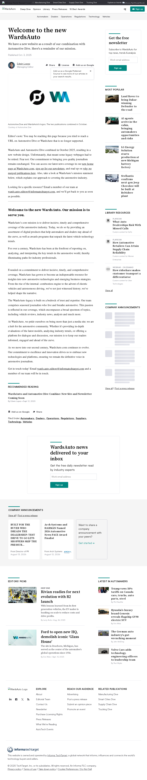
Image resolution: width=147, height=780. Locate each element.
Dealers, (41, 418)
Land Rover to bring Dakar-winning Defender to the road (130, 103)
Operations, (53, 418)
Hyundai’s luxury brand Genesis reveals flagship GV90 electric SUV (124, 615)
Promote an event (76, 709)
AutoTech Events (44, 729)
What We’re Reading (46, 724)
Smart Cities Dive (59, 2)
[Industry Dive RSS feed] (28, 699)
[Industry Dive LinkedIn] (10, 699)
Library (46, 9)
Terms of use (29, 769)
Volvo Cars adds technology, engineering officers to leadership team (124, 654)
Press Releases (59, 9)
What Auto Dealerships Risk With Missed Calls (127, 225)
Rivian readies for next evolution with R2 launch (60, 596)
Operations (66, 16)
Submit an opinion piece (79, 704)
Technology (94, 16)
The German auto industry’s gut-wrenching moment (123, 635)
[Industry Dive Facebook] (16, 699)
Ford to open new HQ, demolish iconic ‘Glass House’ (60, 636)
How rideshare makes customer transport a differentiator (127, 274)
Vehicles (106, 16)
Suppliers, (81, 418)
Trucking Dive (91, 2)
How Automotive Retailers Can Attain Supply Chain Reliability (126, 247)
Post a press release (125, 388)
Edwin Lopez (23, 63)
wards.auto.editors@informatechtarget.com (31, 191)
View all (109, 290)
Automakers (42, 16)
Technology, (15, 421)
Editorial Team (43, 699)
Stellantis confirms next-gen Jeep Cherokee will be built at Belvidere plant (130, 186)
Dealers (54, 16)
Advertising (72, 694)
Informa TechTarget (57, 755)
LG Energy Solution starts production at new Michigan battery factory (130, 157)
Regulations (80, 16)
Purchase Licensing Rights (49, 714)
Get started (86, 543)
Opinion (37, 9)
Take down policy (47, 769)
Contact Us (41, 704)
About (39, 694)
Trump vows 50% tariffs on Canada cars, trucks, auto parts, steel (122, 593)
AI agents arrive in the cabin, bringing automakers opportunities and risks (130, 128)
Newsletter (41, 709)
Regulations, (68, 418)
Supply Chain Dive (76, 2)
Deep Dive (25, 9)
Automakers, (28, 418)
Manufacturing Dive (42, 2)
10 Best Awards (77, 9)
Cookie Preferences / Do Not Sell (75, 769)
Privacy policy (15, 769)
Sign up (139, 9)
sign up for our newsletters (50, 168)
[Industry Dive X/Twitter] (22, 699)
